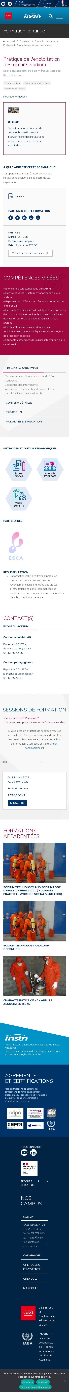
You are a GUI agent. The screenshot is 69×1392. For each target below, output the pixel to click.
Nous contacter (32, 1147)
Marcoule (30, 1288)
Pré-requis (14, 412)
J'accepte (27, 1382)
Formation (25, 41)
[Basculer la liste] (41, 762)
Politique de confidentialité (35, 1387)
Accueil (11, 41)
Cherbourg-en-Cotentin (32, 1267)
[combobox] (19, 762)
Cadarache (31, 1255)
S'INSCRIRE (17, 803)
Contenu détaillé (19, 403)
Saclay (28, 1217)
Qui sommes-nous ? (47, 4)
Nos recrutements (27, 4)
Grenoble (30, 1279)
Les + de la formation (22, 368)
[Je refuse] (64, 1380)
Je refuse (43, 1382)
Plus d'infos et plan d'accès (30, 1244)
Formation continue (45, 41)
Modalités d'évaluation (24, 421)
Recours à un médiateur (34, 1183)
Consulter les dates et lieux (28, 253)
